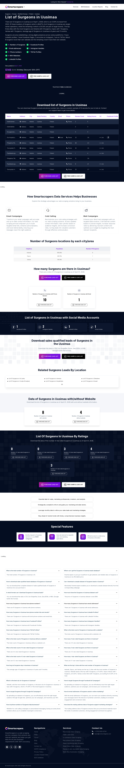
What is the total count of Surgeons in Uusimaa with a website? (83, 630)
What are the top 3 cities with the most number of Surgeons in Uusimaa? (86, 665)
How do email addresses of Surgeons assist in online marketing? (84, 691)
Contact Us (70, 2)
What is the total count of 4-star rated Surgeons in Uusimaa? (24, 648)
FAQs (36, 735)
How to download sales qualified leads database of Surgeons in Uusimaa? (29, 581)
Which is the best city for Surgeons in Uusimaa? (21, 680)
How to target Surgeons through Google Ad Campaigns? (23, 691)
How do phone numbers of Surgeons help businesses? (22, 704)
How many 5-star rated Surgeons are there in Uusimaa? (81, 639)
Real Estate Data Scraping (71, 732)
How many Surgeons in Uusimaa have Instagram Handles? (82, 621)
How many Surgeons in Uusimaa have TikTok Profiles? (23, 630)
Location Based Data (41, 755)
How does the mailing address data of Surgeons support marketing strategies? (88, 704)
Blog (106, 7)
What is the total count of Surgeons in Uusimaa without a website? (26, 639)
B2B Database (85, 7)
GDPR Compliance (40, 749)
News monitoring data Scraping (73, 743)
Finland (31, 14)
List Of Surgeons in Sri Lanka (17, 378)
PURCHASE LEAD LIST (18, 76)
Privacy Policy (38, 752)
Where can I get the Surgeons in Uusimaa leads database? (82, 570)
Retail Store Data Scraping (71, 746)
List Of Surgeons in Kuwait (90, 381)
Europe (14, 14)
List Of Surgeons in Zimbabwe (91, 378)
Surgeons (8, 14)
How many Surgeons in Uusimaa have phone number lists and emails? (27, 612)
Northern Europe (22, 14)
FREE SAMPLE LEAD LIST (41, 76)
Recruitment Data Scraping (72, 740)
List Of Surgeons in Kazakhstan (54, 381)
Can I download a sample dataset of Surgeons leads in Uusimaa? (84, 581)
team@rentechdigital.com (103, 734)
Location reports (97, 7)
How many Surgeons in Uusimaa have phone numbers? (23, 603)
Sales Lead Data (68, 735)
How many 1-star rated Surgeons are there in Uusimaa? (81, 656)
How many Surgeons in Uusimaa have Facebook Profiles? (24, 621)
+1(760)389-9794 (101, 731)
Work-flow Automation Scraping (73, 752)
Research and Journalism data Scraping (76, 749)
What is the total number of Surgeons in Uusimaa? (21, 570)
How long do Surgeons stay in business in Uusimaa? (22, 665)
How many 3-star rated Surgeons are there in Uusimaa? (81, 648)
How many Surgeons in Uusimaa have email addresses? (81, 603)
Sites (35, 743)
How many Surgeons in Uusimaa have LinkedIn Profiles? (81, 612)
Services (75, 7)
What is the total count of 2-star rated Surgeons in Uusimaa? (24, 656)
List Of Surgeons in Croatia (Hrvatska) (19, 381)
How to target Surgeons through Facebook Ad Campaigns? (82, 680)
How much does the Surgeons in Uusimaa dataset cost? (81, 592)
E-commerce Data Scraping (72, 737)
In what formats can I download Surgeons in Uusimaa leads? (24, 592)
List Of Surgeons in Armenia (53, 378)
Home (36, 732)
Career (36, 737)
